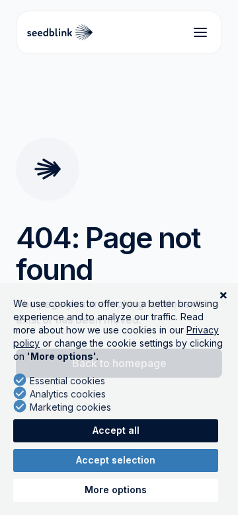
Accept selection (115, 459)
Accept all (116, 430)
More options (116, 489)
